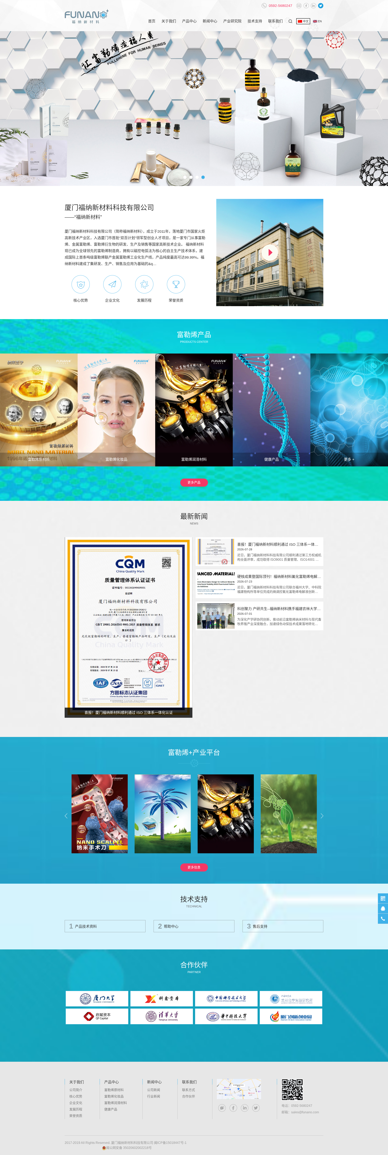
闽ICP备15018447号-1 (170, 1142)
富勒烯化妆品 (114, 1096)
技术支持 (255, 21)
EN (320, 21)
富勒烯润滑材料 (115, 1103)
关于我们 (168, 21)
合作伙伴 (188, 1096)
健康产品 (110, 1109)
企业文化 (75, 1103)
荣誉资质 (75, 1116)
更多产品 (194, 482)
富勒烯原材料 (114, 1090)
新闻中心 (210, 21)
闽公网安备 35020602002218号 (129, 1148)
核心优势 (75, 1096)
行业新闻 (153, 1096)
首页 (151, 21)
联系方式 (188, 1090)
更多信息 (194, 867)
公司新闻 (153, 1090)
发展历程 (75, 1109)
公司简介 (75, 1090)
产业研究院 (232, 21)
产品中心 (189, 21)
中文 (306, 21)
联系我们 (275, 21)
